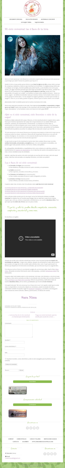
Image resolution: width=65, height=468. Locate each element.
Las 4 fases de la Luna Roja (22, 280)
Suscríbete (25, 441)
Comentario (8, 323)
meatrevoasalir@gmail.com (12, 458)
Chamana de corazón (15, 307)
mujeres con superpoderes (22, 150)
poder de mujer (26, 307)
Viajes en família (39, 22)
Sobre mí (10, 439)
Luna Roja (11, 280)
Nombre (7, 340)
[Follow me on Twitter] (30, 427)
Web (6, 352)
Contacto (16, 441)
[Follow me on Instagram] (34, 427)
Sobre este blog (21, 439)
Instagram (38, 288)
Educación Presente (32, 19)
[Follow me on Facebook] (27, 427)
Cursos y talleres (35, 439)
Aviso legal (41, 464)
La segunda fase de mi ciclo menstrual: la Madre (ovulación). (21, 189)
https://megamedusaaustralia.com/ (42, 441)
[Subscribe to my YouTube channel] (37, 427)
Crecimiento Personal (15, 19)
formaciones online (51, 271)
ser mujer (33, 307)
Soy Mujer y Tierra (26, 22)
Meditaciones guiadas (50, 439)
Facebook (31, 288)
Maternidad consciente (48, 19)
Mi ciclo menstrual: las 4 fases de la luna (26, 29)
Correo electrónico (10, 346)
